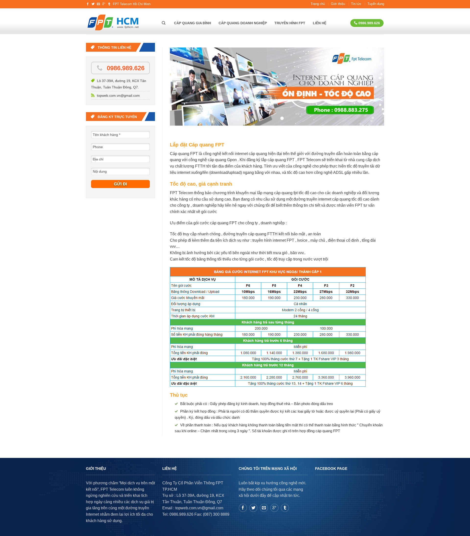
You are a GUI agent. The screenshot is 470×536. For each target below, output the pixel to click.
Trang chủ (318, 4)
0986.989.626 (368, 23)
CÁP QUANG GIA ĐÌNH (192, 23)
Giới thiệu (338, 4)
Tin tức (356, 4)
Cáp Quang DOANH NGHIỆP (243, 23)
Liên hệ (319, 23)
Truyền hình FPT (289, 23)
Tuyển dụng (375, 4)
